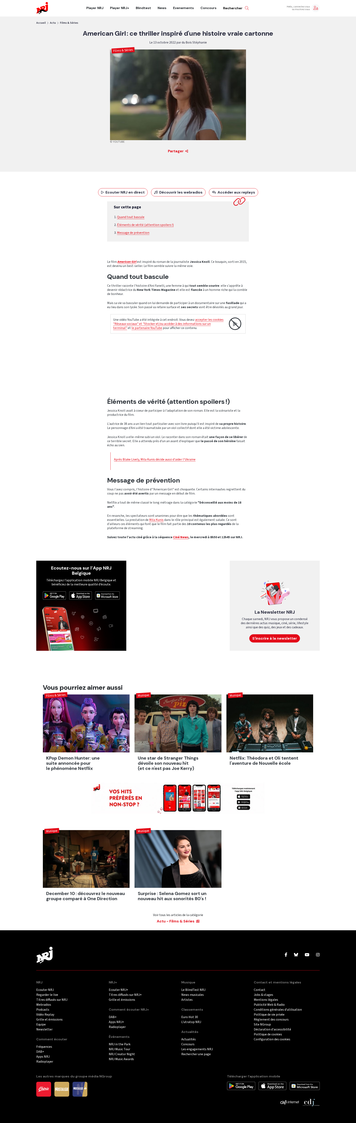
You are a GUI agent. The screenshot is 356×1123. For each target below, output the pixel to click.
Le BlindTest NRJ (193, 990)
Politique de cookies (268, 1034)
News (162, 8)
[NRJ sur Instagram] (318, 955)
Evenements (183, 8)
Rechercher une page (196, 1054)
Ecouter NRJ (45, 990)
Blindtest (143, 8)
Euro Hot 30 (189, 1017)
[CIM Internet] (289, 1102)
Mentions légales (266, 1000)
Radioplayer (44, 1062)
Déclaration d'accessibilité (272, 1029)
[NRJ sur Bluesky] (296, 955)
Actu (53, 23)
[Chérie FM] (43, 1089)
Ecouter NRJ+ (118, 990)
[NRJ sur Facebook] (286, 955)
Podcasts (42, 1010)
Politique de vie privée (269, 1015)
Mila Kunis (156, 520)
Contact (259, 990)
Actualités (188, 1039)
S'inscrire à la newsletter (274, 638)
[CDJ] (311, 1102)
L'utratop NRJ (191, 1022)
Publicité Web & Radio (269, 1005)
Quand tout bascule (130, 217)
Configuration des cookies (272, 1039)
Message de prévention (133, 232)
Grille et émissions (49, 1019)
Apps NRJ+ (116, 1022)
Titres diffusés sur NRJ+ (125, 995)
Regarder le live (47, 995)
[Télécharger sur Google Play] (54, 595)
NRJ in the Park (119, 1044)
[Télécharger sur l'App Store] (80, 595)
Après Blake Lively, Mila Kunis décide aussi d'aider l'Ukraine (155, 459)
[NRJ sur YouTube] (307, 955)
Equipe (41, 1024)
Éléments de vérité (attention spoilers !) (145, 225)
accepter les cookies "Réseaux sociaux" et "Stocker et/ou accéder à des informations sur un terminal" (168, 323)
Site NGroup (262, 1024)
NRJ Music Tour (119, 1049)
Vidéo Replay (45, 1015)
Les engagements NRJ (197, 1049)
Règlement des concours (271, 1019)
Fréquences (44, 1047)
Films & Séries (69, 23)
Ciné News (181, 537)
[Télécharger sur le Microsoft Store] (107, 595)
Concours (208, 8)
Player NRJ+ (119, 8)
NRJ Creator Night (122, 1054)
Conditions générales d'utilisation (278, 1010)
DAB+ (40, 1052)
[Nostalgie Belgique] (61, 1089)
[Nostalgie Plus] (80, 1089)
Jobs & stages (263, 995)
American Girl (126, 262)
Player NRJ (94, 8)
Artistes (187, 1000)
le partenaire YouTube (146, 328)
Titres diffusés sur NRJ (51, 1000)
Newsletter (44, 1029)
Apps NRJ (43, 1057)
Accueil (41, 23)
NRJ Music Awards (121, 1059)
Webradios (43, 1005)
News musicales (192, 995)
